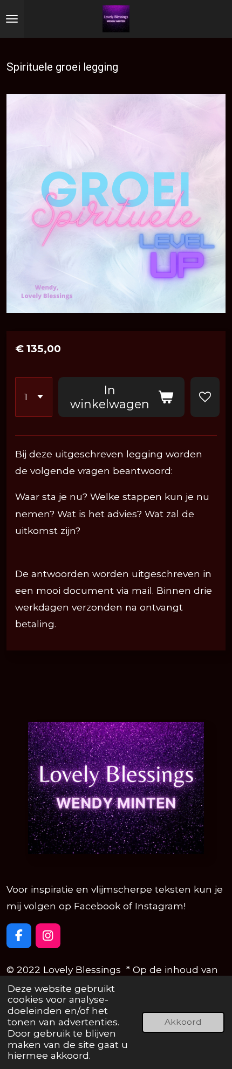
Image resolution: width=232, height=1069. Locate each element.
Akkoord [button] (183, 1022)
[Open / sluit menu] (12, 19)
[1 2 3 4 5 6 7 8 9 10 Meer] (33, 397)
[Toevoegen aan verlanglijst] (205, 397)
